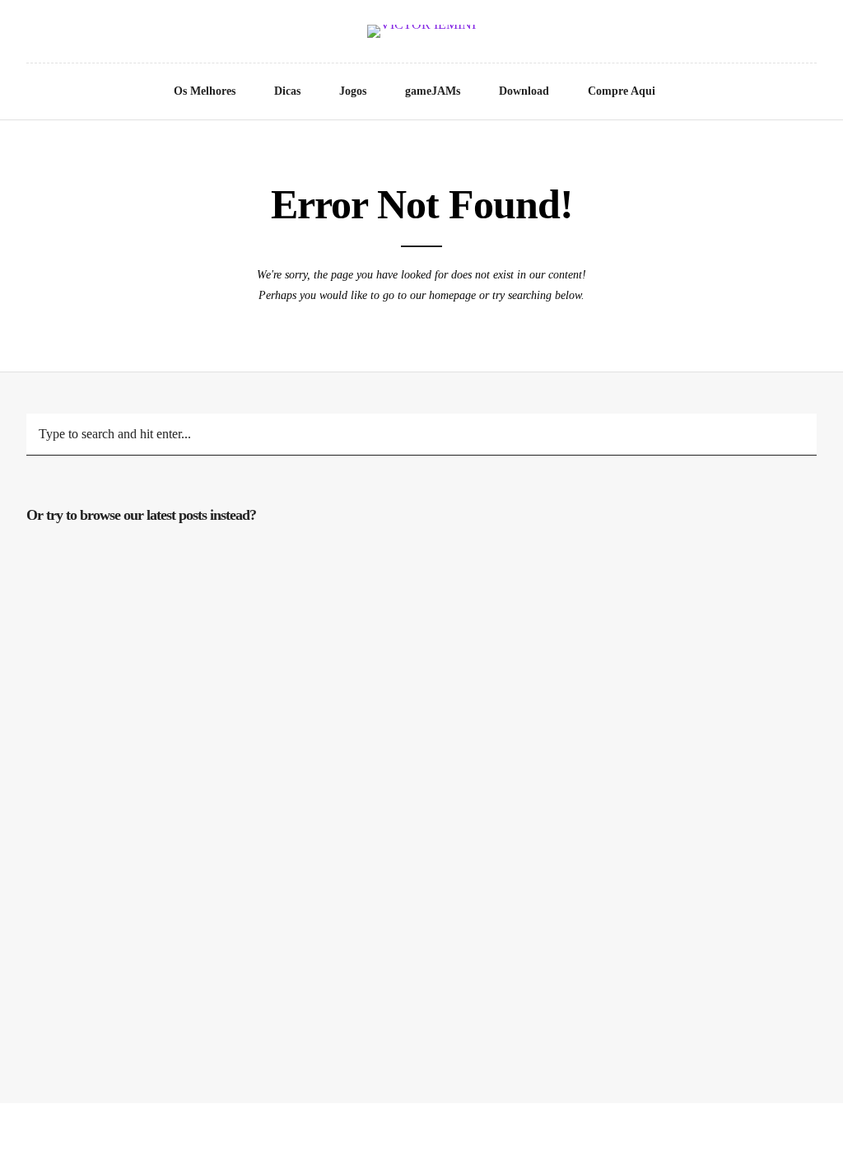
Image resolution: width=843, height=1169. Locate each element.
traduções (397, 673)
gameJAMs (432, 91)
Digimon (643, 696)
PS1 (644, 556)
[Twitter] (30, 34)
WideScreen (643, 930)
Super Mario (397, 950)
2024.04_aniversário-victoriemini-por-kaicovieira (397, 579)
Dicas (287, 91)
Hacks (149, 907)
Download (524, 91)
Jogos (352, 91)
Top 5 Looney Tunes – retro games (396, 813)
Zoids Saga (149, 930)
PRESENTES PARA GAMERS (643, 813)
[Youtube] (53, 34)
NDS (396, 696)
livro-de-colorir (150, 736)
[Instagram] (76, 34)
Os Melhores (204, 91)
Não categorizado (396, 556)
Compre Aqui (621, 91)
